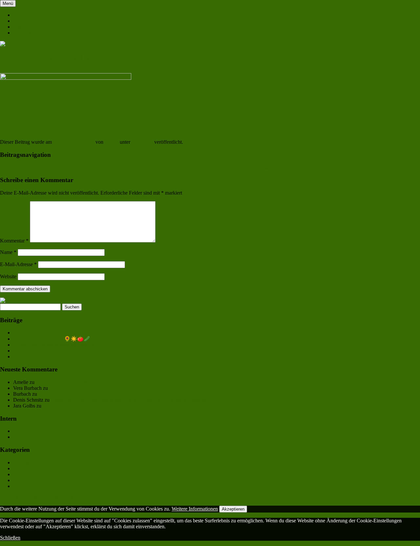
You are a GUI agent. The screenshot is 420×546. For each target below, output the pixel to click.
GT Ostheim (26, 486)
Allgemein (142, 142)
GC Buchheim (28, 468)
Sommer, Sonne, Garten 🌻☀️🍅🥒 (51, 339)
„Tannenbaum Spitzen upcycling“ (78, 406)
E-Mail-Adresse (18, 264)
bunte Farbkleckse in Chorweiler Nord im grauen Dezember (65, 167)
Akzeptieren (233, 509)
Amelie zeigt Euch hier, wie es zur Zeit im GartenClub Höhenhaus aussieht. (129, 400)
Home (19, 15)
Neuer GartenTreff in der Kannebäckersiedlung (87, 394)
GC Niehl (23, 474)
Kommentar (14, 240)
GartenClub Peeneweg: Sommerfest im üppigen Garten (70, 350)
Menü (8, 3)
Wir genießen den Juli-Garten (43, 356)
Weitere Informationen (195, 509)
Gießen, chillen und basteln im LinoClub (55, 344)
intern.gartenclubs (31, 437)
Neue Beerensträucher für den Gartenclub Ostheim (88, 382)
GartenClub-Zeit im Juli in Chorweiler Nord (58, 332)
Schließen (10, 537)
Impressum (24, 32)
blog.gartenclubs (30, 431)
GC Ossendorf (28, 480)
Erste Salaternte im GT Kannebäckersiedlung (96, 388)
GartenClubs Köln (32, 21)
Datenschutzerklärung (35, 27)
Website (8, 276)
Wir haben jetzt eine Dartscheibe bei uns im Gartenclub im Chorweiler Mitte (214, 167)
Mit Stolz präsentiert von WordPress (37, 497)
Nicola (111, 142)
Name (8, 252)
